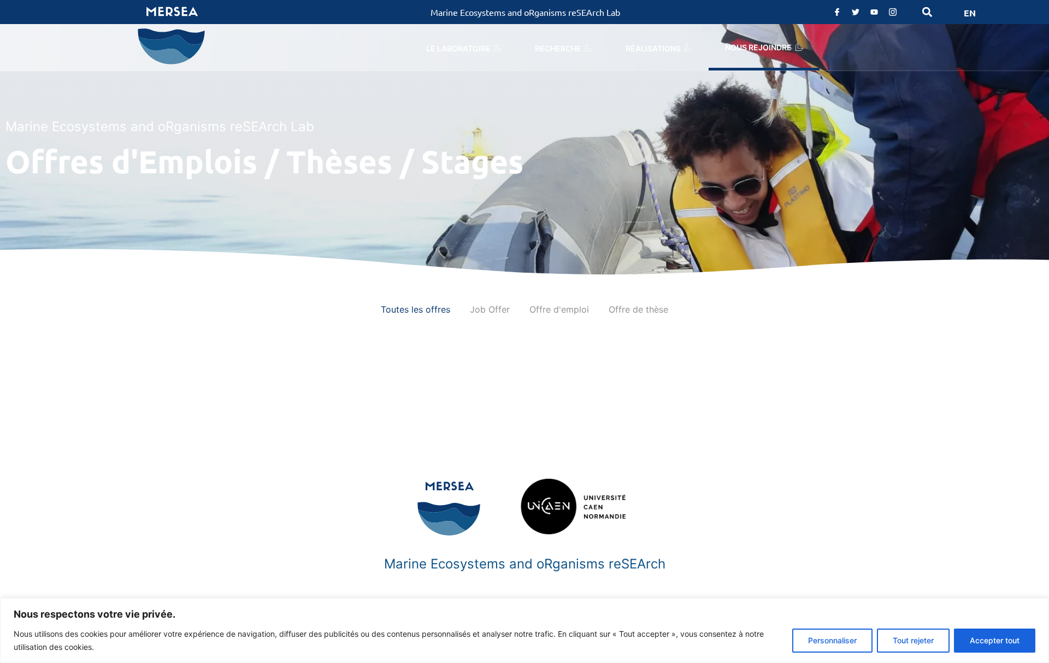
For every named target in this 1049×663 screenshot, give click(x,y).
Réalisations (653, 48)
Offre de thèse (638, 309)
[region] (524, 630)
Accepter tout (994, 640)
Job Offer (490, 309)
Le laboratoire (458, 48)
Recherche (558, 48)
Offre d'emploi (559, 309)
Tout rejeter (913, 640)
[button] (927, 12)
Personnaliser (832, 640)
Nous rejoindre (758, 47)
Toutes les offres (415, 309)
